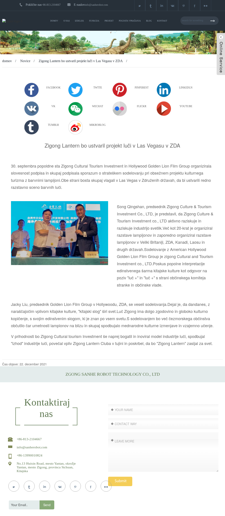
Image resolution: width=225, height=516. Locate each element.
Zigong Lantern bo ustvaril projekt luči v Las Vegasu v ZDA (81, 61)
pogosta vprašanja (130, 21)
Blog (149, 21)
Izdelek (79, 21)
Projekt (109, 21)
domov (54, 21)
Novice (25, 61)
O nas (67, 21)
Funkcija (94, 21)
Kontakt (162, 21)
